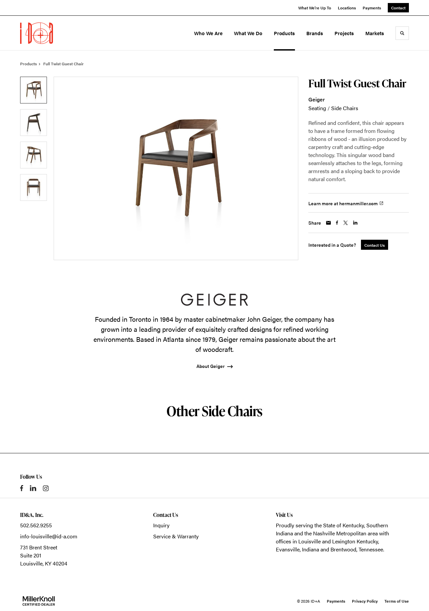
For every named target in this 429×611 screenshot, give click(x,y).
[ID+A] (49, 33)
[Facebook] (21, 488)
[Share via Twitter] (345, 223)
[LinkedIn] (33, 488)
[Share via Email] (328, 223)
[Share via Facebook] (337, 223)
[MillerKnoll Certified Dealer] (38, 601)
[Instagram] (46, 488)
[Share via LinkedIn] (355, 223)
